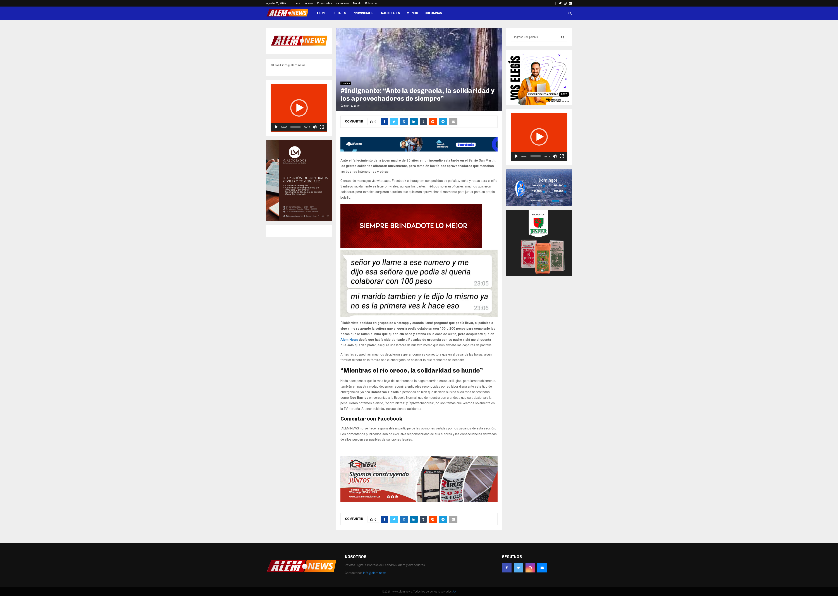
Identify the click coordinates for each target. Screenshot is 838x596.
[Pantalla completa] (321, 127)
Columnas (371, 3)
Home (296, 3)
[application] (299, 108)
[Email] (542, 567)
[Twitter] (518, 567)
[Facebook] (507, 567)
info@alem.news (374, 573)
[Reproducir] (276, 127)
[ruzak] (419, 500)
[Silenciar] (315, 127)
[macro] (419, 150)
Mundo (357, 3)
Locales (308, 3)
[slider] (295, 127)
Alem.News (349, 340)
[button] (299, 108)
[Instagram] (530, 567)
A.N (454, 591)
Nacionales (342, 3)
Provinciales (324, 3)
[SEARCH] (562, 37)
